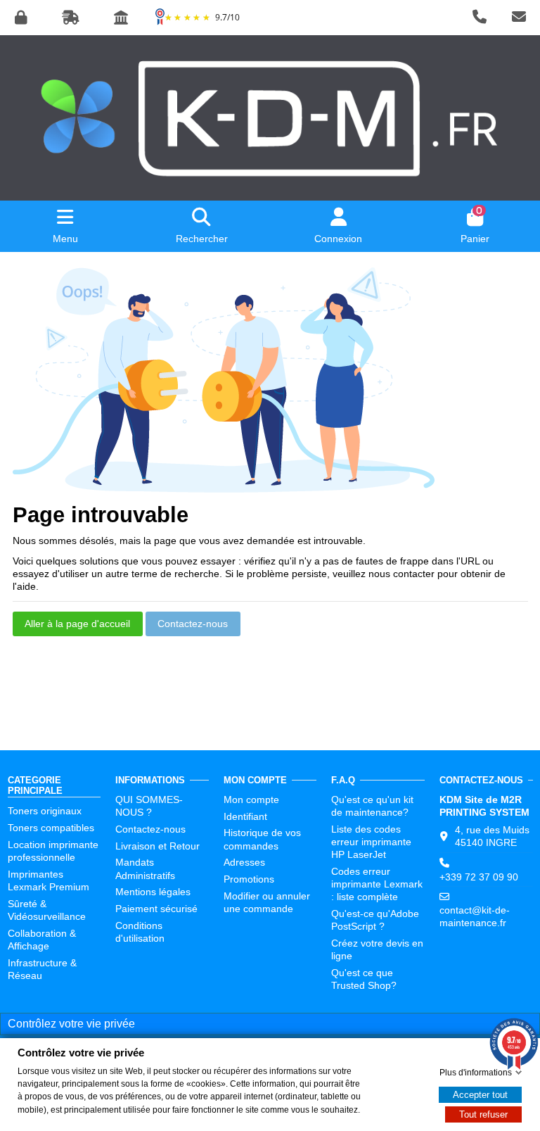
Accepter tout (480, 1094)
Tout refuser (483, 1114)
